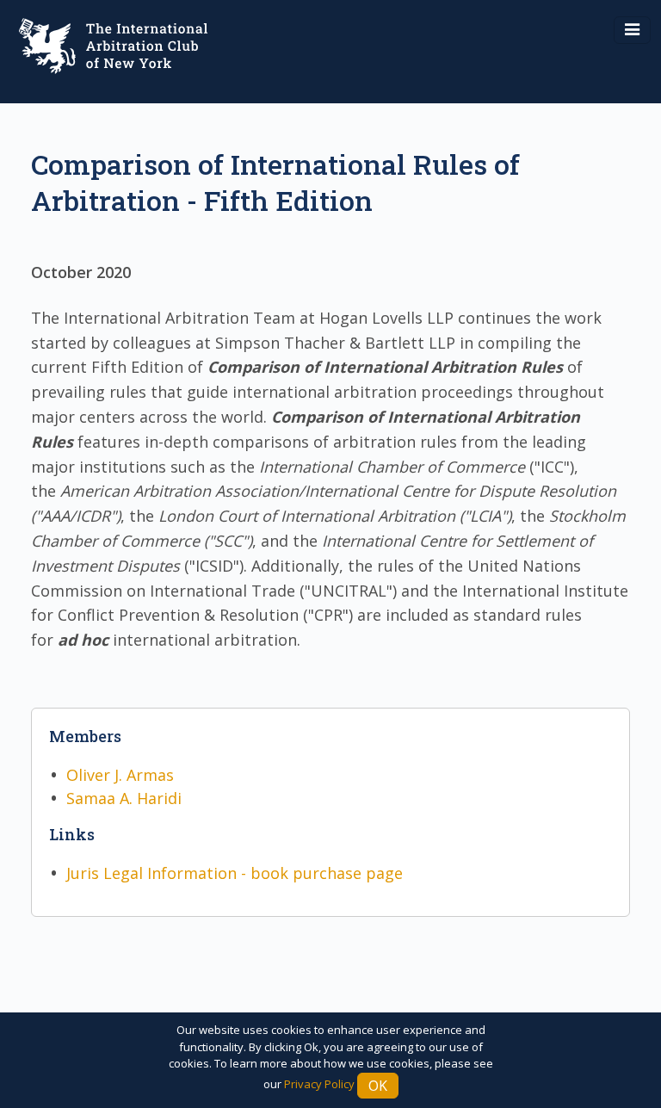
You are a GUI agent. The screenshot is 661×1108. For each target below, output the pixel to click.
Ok (377, 1085)
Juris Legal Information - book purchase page (234, 873)
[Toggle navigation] (632, 30)
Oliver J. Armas (120, 774)
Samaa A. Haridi (124, 798)
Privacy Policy (319, 1084)
